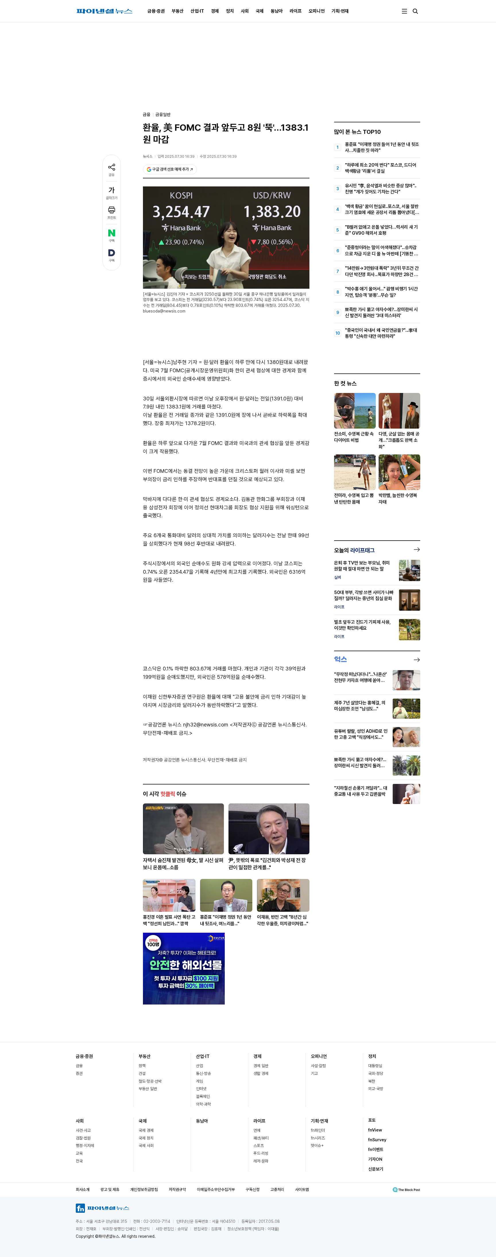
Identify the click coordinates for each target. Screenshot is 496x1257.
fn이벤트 (375, 1149)
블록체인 (203, 1096)
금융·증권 (156, 11)
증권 (79, 1073)
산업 (199, 1065)
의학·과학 (203, 1104)
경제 (215, 11)
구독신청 (252, 1189)
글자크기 (111, 198)
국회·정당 (375, 1073)
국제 (260, 11)
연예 (256, 1130)
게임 (199, 1081)
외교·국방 (375, 1088)
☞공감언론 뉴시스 (162, 725)
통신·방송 (203, 1073)
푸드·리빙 (260, 1153)
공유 (112, 175)
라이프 (296, 11)
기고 (314, 1073)
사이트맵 (302, 1189)
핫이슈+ (317, 1145)
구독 (112, 241)
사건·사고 (83, 1130)
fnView (375, 1130)
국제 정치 (146, 1138)
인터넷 (201, 1088)
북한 (371, 1081)
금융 (79, 1065)
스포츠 (258, 1145)
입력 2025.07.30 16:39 (176, 156)
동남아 (277, 11)
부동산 (178, 11)
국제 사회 (146, 1145)
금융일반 (163, 114)
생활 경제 (260, 1073)
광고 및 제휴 (109, 1189)
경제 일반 (260, 1065)
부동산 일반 (148, 1088)
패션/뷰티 (261, 1138)
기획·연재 (340, 11)
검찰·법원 (83, 1138)
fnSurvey (377, 1139)
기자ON (375, 1159)
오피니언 (317, 11)
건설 (142, 1073)
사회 (245, 11)
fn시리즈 (318, 1138)
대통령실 (375, 1065)
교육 (79, 1153)
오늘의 (354, 550)
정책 (142, 1065)
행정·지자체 (85, 1145)
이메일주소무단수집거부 (216, 1189)
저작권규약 (177, 1189)
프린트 (111, 218)
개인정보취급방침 (144, 1189)
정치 (230, 11)
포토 (372, 1120)
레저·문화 (260, 1161)
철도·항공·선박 (150, 1081)
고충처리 (277, 1189)
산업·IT (197, 11)
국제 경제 (146, 1130)
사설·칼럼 (318, 1065)
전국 (79, 1161)
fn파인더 (318, 1130)
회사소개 (83, 1189)
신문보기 (375, 1169)
